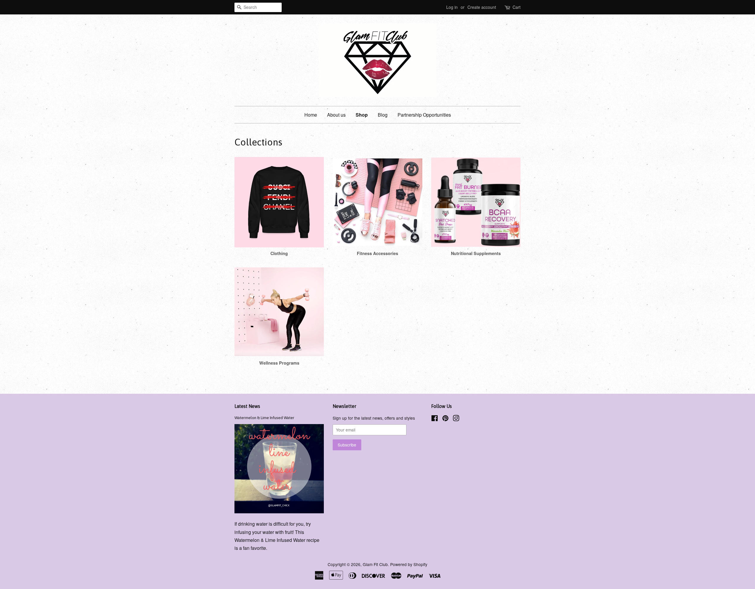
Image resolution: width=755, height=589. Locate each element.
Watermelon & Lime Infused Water (264, 417)
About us (336, 114)
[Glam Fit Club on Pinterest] (445, 419)
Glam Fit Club (375, 564)
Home (310, 114)
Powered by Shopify (408, 564)
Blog (383, 114)
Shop (362, 114)
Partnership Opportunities (424, 114)
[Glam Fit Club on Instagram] (456, 419)
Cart (517, 7)
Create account (481, 7)
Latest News (247, 406)
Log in (452, 7)
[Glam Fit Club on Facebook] (434, 419)
